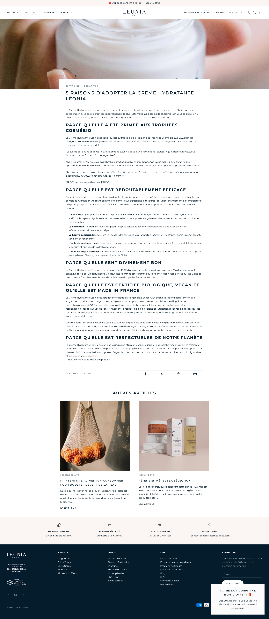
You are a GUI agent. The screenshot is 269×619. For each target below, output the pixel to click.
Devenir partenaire (197, 12)
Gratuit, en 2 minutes (159, 535)
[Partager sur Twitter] (162, 374)
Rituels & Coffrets (67, 573)
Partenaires (166, 584)
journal (220, 12)
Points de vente (117, 558)
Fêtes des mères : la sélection (165, 480)
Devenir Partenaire (118, 562)
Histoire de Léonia (118, 569)
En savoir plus (68, 507)
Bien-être (63, 569)
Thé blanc (49, 12)
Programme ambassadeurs (175, 562)
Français (234, 12)
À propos (66, 12)
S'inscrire (232, 583)
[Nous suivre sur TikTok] (22, 595)
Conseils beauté (69, 475)
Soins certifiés (116, 580)
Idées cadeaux (147, 475)
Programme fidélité (171, 566)
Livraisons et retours (171, 569)
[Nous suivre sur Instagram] (15, 595)
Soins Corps (64, 566)
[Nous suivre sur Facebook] (8, 595)
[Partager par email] (195, 374)
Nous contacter (169, 558)
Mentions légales (169, 580)
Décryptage (91, 86)
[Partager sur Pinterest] (178, 374)
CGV (162, 577)
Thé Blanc (113, 577)
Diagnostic (30, 12)
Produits (12, 12)
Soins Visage (65, 562)
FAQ (162, 573)
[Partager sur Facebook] (145, 374)
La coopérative (116, 573)
